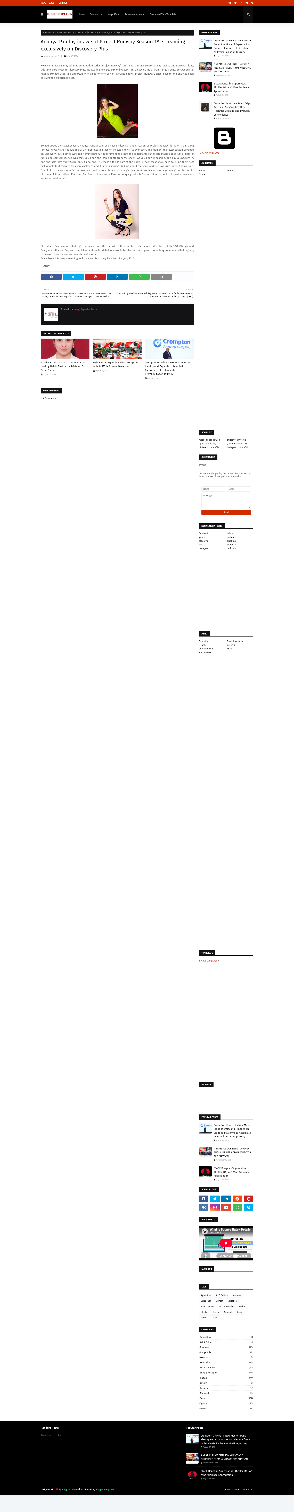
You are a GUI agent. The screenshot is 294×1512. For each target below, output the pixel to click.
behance (231, 544)
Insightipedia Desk (53, 56)
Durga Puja (206, 1301)
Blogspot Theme (70, 1489)
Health (202, 645)
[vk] (203, 1207)
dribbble (231, 541)
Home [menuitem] (81, 14)
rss (200, 544)
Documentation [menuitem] (133, 14)
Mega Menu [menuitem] (114, 14)
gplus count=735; (207, 443)
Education (204, 641)
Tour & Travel (205, 652)
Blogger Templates (105, 1489)
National (228, 1312)
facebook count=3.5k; (209, 440)
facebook (203, 533)
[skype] (251, 3)
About (52, 3)
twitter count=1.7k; (236, 440)
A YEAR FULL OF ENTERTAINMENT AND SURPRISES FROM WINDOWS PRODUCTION (232, 67)
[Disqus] (117, 620)
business (237, 1295)
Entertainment (206, 648)
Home (43, 3)
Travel (214, 1318)
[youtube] (226, 1207)
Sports (204, 1318)
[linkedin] (226, 1199)
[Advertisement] (117, 505)
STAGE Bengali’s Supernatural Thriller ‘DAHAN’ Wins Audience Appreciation (231, 87)
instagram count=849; (238, 447)
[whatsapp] (237, 1207)
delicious (231, 548)
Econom (219, 1301)
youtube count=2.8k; (237, 443)
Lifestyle (54, 32)
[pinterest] (247, 3)
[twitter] (235, 3)
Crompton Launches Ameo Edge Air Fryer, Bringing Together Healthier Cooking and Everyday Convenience (232, 109)
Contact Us (248, 1489)
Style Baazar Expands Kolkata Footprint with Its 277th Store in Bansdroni (115, 364)
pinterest (231, 537)
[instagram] (241, 3)
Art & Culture (222, 1295)
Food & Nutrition (235, 641)
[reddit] (237, 1199)
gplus (202, 537)
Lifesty (204, 1312)
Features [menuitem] (95, 14)
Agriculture (206, 1295)
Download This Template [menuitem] (163, 14)
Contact (63, 3)
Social (230, 648)
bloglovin (204, 541)
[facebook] (230, 3)
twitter (230, 533)
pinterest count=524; (209, 447)
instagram (204, 548)
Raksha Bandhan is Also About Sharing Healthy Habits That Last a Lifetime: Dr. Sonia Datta (63, 366)
